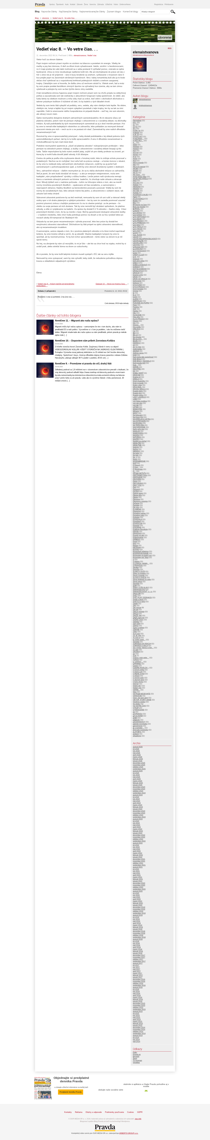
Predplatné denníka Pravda (71, 1092)
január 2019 (137, 929)
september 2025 (139, 769)
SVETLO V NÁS (139, 602)
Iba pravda (137, 337)
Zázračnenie (138, 726)
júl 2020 (136, 893)
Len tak (136, 405)
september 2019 (139, 913)
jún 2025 (136, 775)
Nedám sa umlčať (140, 441)
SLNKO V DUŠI (139, 572)
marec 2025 (137, 781)
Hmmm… (136, 325)
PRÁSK (136, 531)
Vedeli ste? (137, 686)
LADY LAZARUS (139, 397)
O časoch (136, 465)
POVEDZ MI (137, 523)
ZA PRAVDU (137, 714)
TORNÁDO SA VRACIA (142, 644)
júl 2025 (136, 773)
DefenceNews (125, 4)
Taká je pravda (138, 612)
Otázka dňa (137, 495)
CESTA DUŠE (138, 241)
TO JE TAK (137, 636)
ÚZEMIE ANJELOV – (141, 668)
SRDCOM (137, 594)
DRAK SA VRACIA (140, 279)
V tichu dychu (138, 682)
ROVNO (136, 549)
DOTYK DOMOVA (139, 269)
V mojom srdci (138, 678)
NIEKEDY (136, 451)
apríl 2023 (137, 827)
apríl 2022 (137, 851)
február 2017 (138, 975)
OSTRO (136, 491)
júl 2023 (136, 821)
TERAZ (135, 626)
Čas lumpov (137, 215)
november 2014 (139, 1029)
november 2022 (139, 837)
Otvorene (136, 499)
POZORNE (137, 527)
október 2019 (138, 911)
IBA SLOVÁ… (138, 339)
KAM (135, 355)
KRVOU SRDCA (139, 389)
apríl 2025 (137, 779)
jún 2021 (136, 871)
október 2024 (138, 791)
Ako (134, 165)
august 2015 (138, 1011)
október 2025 (138, 767)
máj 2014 (136, 1042)
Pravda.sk (137, 1055)
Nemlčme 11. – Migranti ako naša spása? (77, 320)
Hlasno (135, 321)
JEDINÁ (136, 351)
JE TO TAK (137, 347)
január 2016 (137, 1001)
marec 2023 (137, 829)
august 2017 (138, 963)
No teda (136, 453)
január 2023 (137, 833)
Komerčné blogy (130, 11)
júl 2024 (136, 797)
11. (134, 125)
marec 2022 (137, 853)
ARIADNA (136, 187)
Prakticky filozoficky (140, 529)
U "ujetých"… (138, 662)
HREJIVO (136, 329)
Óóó (134, 487)
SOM (135, 586)
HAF (134, 309)
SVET (135, 596)
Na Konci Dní (138, 417)
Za (134, 712)
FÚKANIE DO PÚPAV (141, 303)
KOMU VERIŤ (138, 373)
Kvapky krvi (137, 393)
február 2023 (138, 831)
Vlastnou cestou (139, 702)
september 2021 (139, 865)
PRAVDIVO (137, 533)
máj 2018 (136, 945)
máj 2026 (136, 753)
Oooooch (136, 489)
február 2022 (138, 855)
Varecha (92, 4)
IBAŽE (135, 341)
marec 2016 (137, 997)
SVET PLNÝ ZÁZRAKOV (142, 598)
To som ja (136, 638)
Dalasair (136, 259)
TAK (134, 606)
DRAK (135, 277)
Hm (134, 323)
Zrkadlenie (137, 736)
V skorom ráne (138, 680)
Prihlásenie (169, 4)
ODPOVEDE (138, 477)
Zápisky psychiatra (140, 724)
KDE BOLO (137, 359)
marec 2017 (137, 973)
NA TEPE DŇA (138, 425)
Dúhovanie (137, 281)
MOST (135, 413)
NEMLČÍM (137, 443)
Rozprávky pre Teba (140, 557)
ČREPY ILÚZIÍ (138, 255)
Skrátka (136, 567)
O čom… (136, 467)
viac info (138, 1119)
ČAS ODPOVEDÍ (139, 217)
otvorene (45, 18)
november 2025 (139, 765)
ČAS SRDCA (138, 227)
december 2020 (139, 883)
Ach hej (136, 153)
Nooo (135, 459)
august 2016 (138, 987)
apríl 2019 (137, 923)
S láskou (136, 561)
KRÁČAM (136, 375)
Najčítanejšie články (68, 11)
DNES (135, 263)
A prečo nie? (138, 137)
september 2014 (139, 1033)
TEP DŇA (136, 624)
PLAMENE (137, 509)
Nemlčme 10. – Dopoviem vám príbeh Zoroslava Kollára (85, 340)
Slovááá (136, 584)
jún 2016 (136, 991)
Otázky (135, 497)
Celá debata (109, 303)
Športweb (60, 4)
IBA (134, 333)
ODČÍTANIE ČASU (140, 475)
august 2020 (138, 891)
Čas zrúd (136, 231)
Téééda (136, 622)
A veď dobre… (138, 139)
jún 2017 (136, 967)
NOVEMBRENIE (139, 461)
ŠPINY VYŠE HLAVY (141, 588)
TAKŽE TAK (137, 616)
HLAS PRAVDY (139, 319)
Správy (52, 4)
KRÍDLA (136, 379)
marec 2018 (137, 949)
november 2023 (139, 813)
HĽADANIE (137, 315)
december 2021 (139, 859)
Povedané (137, 521)
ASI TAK (136, 191)
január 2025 (137, 785)
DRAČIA (136, 273)
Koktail (72, 4)
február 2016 (138, 999)
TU (134, 654)
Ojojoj (135, 481)
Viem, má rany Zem (140, 698)
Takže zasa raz (138, 618)
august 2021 (138, 867)
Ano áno (136, 183)
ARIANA (136, 189)
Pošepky (136, 517)
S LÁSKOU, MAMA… (141, 563)
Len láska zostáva (140, 401)
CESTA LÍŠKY (138, 243)
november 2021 (139, 861)
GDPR (139, 1112)
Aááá (135, 145)
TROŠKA (136, 652)
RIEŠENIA (137, 547)
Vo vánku (136, 704)
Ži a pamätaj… (138, 728)
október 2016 (138, 983)
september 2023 (139, 817)
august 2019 (138, 915)
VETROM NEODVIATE (141, 694)
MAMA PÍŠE (137, 409)
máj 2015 (136, 1017)
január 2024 (137, 809)
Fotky (135, 1053)
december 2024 (139, 787)
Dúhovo (136, 283)
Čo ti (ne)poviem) (139, 251)
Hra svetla (137, 327)
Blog (37, 11)
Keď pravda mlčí (139, 363)
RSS (169, 48)
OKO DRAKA (138, 483)
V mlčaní (136, 676)
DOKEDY (136, 267)
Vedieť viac (92, 55)
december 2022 (139, 835)
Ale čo (135, 173)
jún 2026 (136, 751)
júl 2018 (136, 941)
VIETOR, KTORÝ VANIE (142, 700)
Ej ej (134, 295)
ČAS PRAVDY (138, 221)
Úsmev (135, 666)
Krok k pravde (138, 383)
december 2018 (139, 931)
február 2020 (138, 903)
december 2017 (139, 955)
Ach (134, 151)
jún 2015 (136, 1015)
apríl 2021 (137, 875)
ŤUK (134, 656)
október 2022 (138, 839)
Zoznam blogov (114, 11)
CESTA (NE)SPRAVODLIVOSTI (145, 239)
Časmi (135, 233)
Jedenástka (137, 349)
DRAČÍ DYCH (138, 271)
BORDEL (136, 209)
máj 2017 (136, 969)
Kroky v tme (137, 385)
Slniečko (136, 569)
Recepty (136, 1057)
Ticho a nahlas (138, 628)
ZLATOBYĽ (137, 732)
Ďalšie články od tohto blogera (58, 315)
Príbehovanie (138, 537)
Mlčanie (136, 411)
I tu (134, 331)
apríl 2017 (137, 971)
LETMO (136, 407)
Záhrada (100, 4)
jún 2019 (136, 919)
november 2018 (139, 933)
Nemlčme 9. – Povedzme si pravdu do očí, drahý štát (83, 363)
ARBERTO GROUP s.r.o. (128, 1133)
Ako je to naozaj (139, 167)
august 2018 (138, 939)
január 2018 (137, 953)
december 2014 (139, 1027)
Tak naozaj (137, 608)
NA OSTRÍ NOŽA (139, 421)
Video (116, 4)
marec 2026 (137, 757)
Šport (135, 1059)
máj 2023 (136, 825)
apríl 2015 (137, 1019)
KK (134, 371)
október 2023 (138, 815)
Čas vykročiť (138, 229)
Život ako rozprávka (140, 730)
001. (134, 123)
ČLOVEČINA (138, 249)
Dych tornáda (138, 289)
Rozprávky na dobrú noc (142, 555)
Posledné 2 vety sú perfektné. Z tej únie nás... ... (56, 297)
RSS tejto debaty (122, 303)
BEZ (134, 203)
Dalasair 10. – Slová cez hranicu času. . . (111, 284)
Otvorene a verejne (140, 501)
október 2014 (138, 1031)
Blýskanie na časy (140, 205)
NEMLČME (137, 445)
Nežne (135, 449)
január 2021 (137, 881)
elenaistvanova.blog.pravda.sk (143, 55)
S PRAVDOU (138, 565)
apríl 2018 (137, 947)
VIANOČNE (137, 696)
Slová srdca (137, 582)
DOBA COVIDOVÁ (140, 265)
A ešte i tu (136, 131)
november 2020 (139, 885)
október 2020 (138, 887)
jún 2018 (136, 943)
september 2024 (139, 793)
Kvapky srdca (138, 395)
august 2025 (138, 771)
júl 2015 (136, 1013)
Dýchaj (135, 291)
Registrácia (158, 4)
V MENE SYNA (138, 674)
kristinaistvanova (145, 106)
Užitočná (108, 4)
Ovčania (136, 503)
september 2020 (139, 889)
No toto (135, 455)
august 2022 (138, 843)
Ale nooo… (137, 175)
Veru (134, 692)
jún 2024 (136, 799)
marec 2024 (137, 805)
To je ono (136, 634)
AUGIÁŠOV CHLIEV (140, 195)
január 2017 (137, 977)
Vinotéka (136, 1063)
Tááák (135, 604)
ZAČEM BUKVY (139, 722)
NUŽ (134, 463)
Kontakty (68, 1112)
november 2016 (139, 981)
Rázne (135, 545)
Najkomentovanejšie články (92, 11)
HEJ (134, 313)
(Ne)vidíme (137, 121)
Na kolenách (138, 415)
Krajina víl (137, 377)
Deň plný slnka (138, 261)
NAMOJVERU (138, 433)
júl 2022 (136, 845)
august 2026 (138, 747)
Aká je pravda (138, 163)
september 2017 (139, 961)
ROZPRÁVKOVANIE (141, 553)
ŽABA (135, 718)
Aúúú (135, 197)
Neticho (136, 447)
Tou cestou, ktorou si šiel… (143, 648)
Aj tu (134, 157)
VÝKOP (136, 708)
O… (134, 471)
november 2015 (139, 1005)
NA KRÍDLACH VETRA (141, 419)
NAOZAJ (136, 435)
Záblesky (136, 720)
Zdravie (80, 4)
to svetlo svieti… (139, 640)
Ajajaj (135, 159)
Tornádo (136, 642)
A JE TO (136, 135)
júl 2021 (136, 869)
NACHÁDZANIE (139, 427)
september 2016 (139, 985)
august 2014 (138, 1035)
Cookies (130, 1112)
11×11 (135, 127)
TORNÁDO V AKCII (140, 646)
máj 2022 (136, 849)
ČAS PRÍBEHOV (139, 223)
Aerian (135, 155)
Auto (67, 4)
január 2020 (137, 905)
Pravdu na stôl (138, 535)
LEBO (135, 399)
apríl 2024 (137, 803)
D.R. (134, 257)
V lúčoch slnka (138, 670)
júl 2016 (136, 989)
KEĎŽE (136, 367)
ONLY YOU (137, 485)
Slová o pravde (139, 576)
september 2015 (139, 1009)
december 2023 (139, 811)
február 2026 (138, 759)
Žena (86, 4)
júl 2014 (136, 1037)
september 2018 (139, 937)
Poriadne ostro (138, 515)
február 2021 (138, 879)
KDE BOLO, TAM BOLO (142, 361)
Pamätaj (136, 505)
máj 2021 (136, 873)
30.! (134, 129)
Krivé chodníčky (139, 381)
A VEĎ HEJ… (138, 141)
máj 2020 (136, 897)
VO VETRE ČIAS (139, 706)
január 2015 (137, 1025)
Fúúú (135, 305)
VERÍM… (136, 690)
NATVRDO (137, 437)
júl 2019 (136, 917)
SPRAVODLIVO (139, 590)
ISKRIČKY (137, 343)
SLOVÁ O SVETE (139, 578)
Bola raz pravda (139, 207)
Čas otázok (137, 219)
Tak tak (135, 610)
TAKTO (135, 614)
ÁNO (135, 181)
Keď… (135, 365)
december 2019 (139, 907)
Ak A (134, 161)
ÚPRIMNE (137, 664)
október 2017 (138, 959)
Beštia (135, 201)
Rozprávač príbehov (141, 551)
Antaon (135, 185)
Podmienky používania (114, 1112)
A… (134, 143)
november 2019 (139, 909)
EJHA (135, 297)
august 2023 (138, 819)
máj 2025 (136, 777)
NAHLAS (136, 431)
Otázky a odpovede (94, 1112)
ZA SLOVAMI (138, 716)
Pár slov (136, 507)
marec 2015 (137, 1021)
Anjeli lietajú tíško (139, 177)
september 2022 (139, 841)
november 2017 (139, 957)
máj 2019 (136, 921)
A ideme (136, 133)
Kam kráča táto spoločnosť (143, 357)
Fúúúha (136, 307)
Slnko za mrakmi (139, 574)
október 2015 (138, 1007)
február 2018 (138, 951)
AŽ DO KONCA (138, 199)
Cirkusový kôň (138, 247)
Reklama (78, 1112)
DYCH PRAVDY (139, 287)
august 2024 (138, 795)
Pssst (135, 541)
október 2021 (138, 863)
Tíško (135, 632)
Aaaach (136, 149)
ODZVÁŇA (137, 479)
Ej (133, 293)
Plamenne (137, 511)
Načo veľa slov (138, 429)
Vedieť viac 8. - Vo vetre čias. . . (65, 18)
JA (134, 345)
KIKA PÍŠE (137, 369)
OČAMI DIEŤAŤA (139, 473)
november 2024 (139, 789)
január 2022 (137, 857)
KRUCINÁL (137, 387)
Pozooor (136, 525)
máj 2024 (136, 801)
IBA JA (135, 335)
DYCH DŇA (137, 285)
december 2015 (139, 1003)
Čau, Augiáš (137, 235)
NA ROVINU (137, 423)
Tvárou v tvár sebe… (141, 658)
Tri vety (135, 650)
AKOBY (136, 169)
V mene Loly (138, 672)
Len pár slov (137, 403)
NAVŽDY (136, 439)
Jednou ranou (138, 353)
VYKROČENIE (138, 710)
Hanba (135, 311)
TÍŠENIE (136, 630)
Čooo (135, 253)
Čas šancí (137, 225)
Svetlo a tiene (138, 600)
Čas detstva (137, 213)
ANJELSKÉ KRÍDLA (140, 179)
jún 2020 (136, 895)
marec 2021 (137, 877)
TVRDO (136, 660)
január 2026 (137, 761)
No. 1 (135, 457)
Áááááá (136, 147)
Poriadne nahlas (139, 513)
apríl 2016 (137, 995)
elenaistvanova (80, 55)
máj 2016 (136, 993)
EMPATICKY (137, 301)
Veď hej (136, 684)
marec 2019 (137, 925)
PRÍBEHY (136, 539)
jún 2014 (136, 1039)
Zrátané (136, 734)
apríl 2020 (137, 899)
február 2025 (138, 783)
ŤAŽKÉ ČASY (138, 620)
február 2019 (138, 927)
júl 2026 (136, 749)
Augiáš (135, 193)
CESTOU (136, 245)
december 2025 (139, 763)
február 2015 (138, 1023)
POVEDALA (137, 519)
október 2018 (138, 935)
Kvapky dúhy (138, 391)
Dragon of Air (138, 275)
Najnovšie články (49, 11)
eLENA (135, 299)
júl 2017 (136, 965)
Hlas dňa (136, 317)
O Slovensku (138, 469)
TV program (137, 1061)
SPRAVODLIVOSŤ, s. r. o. (142, 592)
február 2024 (138, 807)
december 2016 (139, 979)
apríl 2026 (137, 755)
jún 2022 (136, 847)
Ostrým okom (138, 493)
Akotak (135, 171)
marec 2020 (137, 901)
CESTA (135, 237)
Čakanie (136, 211)
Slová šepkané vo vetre (142, 580)
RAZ (134, 543)
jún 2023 (136, 823)
